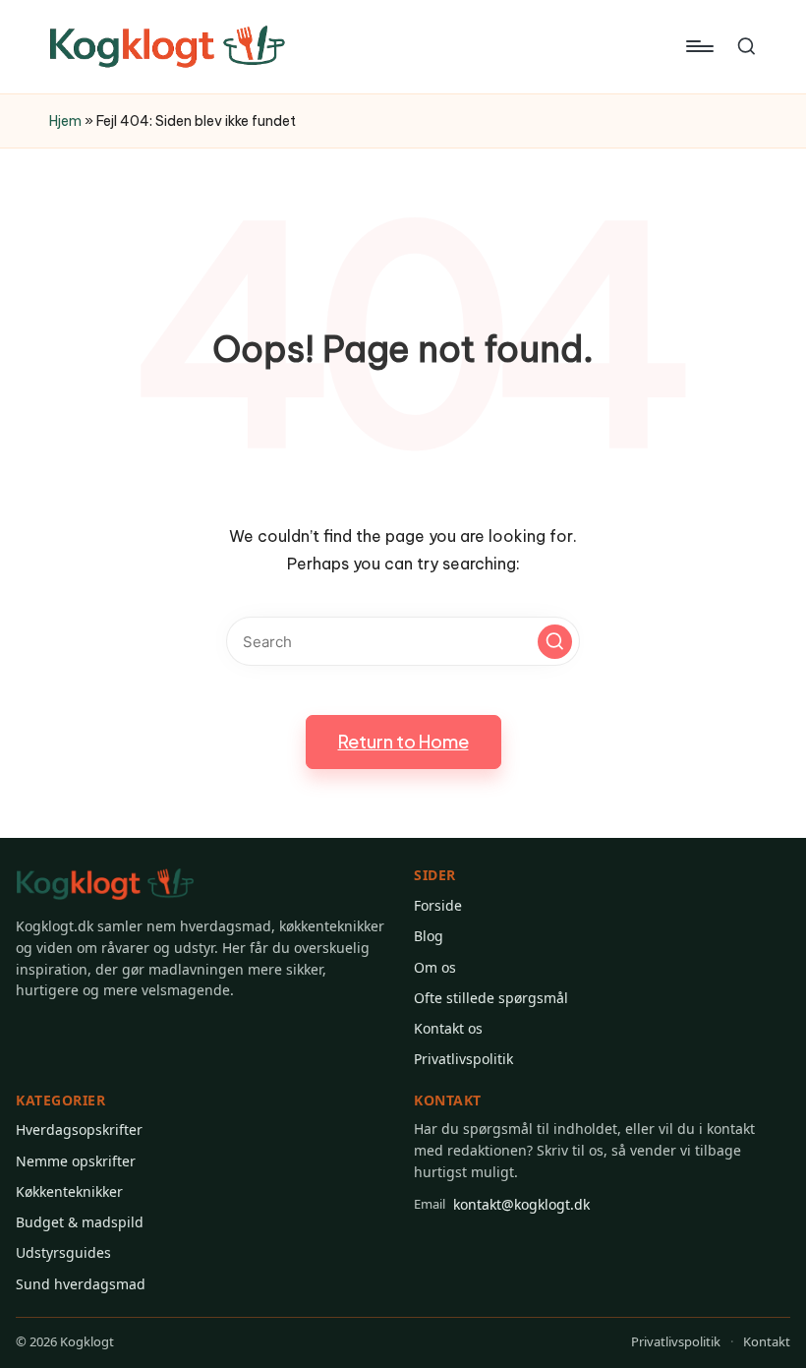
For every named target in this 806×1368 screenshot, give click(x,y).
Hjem (65, 121)
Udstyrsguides (63, 1252)
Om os (435, 967)
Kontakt (766, 1341)
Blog (428, 935)
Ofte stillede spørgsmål (491, 997)
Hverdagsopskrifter (79, 1129)
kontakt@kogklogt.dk (502, 1204)
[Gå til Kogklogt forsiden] (105, 884)
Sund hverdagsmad (80, 1284)
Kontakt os (448, 1028)
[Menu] (698, 46)
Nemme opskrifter (76, 1161)
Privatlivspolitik (463, 1058)
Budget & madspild (80, 1222)
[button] (555, 642)
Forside (438, 905)
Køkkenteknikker (69, 1191)
